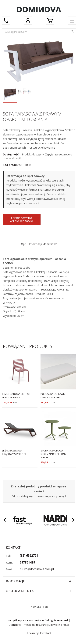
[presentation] (5, 520)
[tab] (24, 244)
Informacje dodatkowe (43, 244)
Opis (24, 244)
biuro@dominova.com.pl (37, 569)
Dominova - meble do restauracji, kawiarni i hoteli (39, 624)
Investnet (45, 633)
